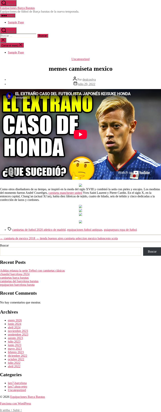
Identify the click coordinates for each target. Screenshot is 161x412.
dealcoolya (89, 79)
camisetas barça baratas (14, 277)
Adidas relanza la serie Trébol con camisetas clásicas (32, 270)
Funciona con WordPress (15, 403)
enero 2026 (15, 320)
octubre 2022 (16, 359)
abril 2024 (14, 327)
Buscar (4, 245)
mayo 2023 (15, 348)
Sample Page (16, 22)
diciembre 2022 (17, 355)
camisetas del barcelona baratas (19, 281)
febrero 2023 (16, 352)
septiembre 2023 (18, 334)
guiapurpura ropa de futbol (120, 229)
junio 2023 (14, 345)
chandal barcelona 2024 (14, 274)
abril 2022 (14, 366)
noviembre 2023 (18, 331)
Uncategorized (80, 59)
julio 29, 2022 (86, 84)
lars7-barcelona (17, 383)
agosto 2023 (15, 338)
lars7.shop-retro (17, 386)
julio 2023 (14, 341)
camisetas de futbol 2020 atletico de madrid (39, 229)
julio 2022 (14, 362)
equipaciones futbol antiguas (84, 229)
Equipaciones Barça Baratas (17, 8)
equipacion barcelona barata (17, 284)
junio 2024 (14, 324)
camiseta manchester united (65, 192)
